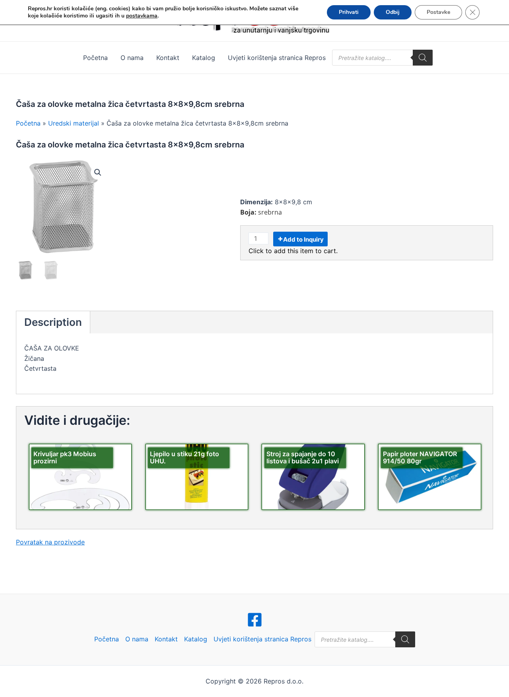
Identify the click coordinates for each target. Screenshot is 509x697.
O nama (132, 58)
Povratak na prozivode (50, 542)
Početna (95, 58)
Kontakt (167, 58)
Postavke (438, 12)
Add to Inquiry (303, 239)
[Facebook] (254, 619)
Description (53, 322)
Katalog (203, 58)
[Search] (423, 58)
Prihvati (349, 12)
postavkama (141, 15)
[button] (98, 172)
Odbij (393, 12)
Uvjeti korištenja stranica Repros (277, 58)
